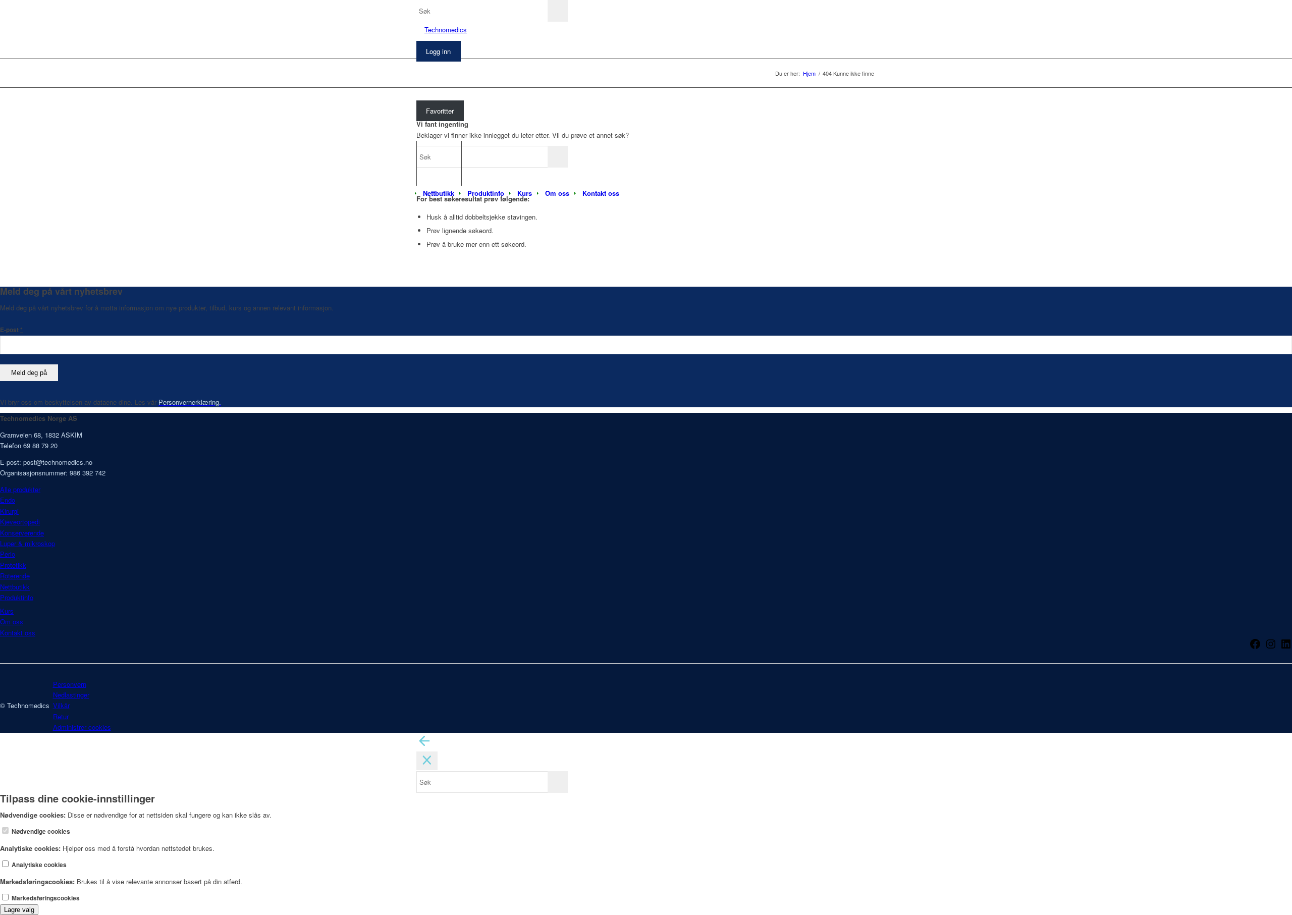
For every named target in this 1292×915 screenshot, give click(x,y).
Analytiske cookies (38, 864)
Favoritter (440, 111)
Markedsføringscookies (45, 898)
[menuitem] (438, 193)
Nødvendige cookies (40, 831)
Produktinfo (16, 597)
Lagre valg (19, 909)
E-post (11, 330)
